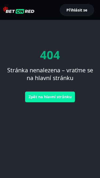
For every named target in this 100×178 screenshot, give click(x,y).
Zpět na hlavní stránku (50, 96)
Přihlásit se (76, 10)
